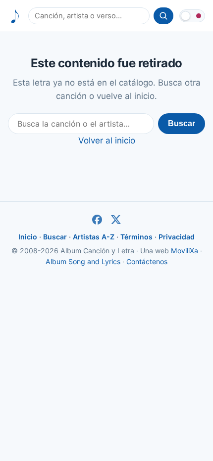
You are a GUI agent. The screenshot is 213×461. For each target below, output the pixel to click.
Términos (136, 236)
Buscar (181, 123)
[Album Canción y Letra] (15, 16)
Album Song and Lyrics (83, 261)
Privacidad (177, 236)
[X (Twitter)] (116, 220)
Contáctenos (146, 261)
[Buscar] (163, 15)
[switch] (192, 15)
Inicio (27, 236)
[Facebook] (97, 220)
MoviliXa (184, 250)
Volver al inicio (106, 140)
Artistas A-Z (93, 236)
